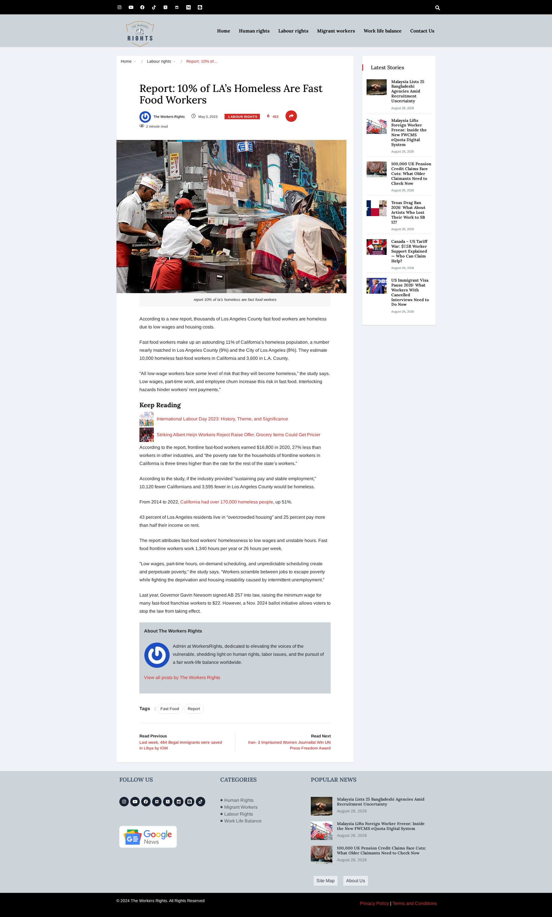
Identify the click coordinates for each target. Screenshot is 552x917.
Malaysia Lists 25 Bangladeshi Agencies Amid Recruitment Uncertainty (407, 91)
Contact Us (422, 31)
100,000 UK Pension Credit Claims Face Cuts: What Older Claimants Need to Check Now (411, 173)
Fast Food (169, 708)
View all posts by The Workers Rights (182, 677)
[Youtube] (130, 7)
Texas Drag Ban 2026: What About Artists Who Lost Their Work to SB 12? (408, 212)
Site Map (326, 880)
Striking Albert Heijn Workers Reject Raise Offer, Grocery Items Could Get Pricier (238, 434)
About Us (355, 880)
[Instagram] (119, 7)
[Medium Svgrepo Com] (188, 7)
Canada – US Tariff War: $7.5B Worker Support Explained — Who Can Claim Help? (409, 251)
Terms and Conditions (414, 903)
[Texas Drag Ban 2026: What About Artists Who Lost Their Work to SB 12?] (377, 208)
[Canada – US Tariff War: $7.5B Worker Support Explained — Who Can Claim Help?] (377, 247)
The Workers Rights (169, 117)
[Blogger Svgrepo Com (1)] (199, 7)
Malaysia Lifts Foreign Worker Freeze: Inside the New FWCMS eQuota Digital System (409, 132)
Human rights (254, 31)
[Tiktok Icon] (154, 7)
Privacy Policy (374, 903)
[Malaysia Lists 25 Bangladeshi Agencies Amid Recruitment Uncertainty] (377, 87)
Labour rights (293, 31)
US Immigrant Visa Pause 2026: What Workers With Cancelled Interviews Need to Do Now (410, 292)
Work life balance (383, 31)
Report (194, 708)
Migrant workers (336, 31)
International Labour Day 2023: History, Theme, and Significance (222, 418)
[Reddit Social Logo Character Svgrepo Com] (176, 7)
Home (223, 31)
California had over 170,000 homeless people (226, 501)
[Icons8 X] (165, 7)
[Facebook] (142, 7)
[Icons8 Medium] (157, 801)
